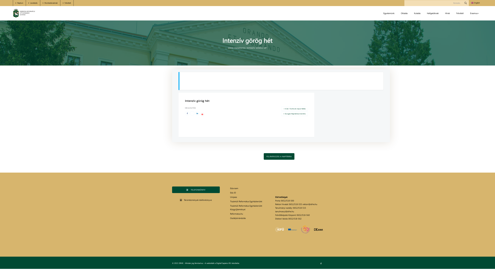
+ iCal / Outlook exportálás (295, 109)
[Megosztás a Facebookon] (187, 113)
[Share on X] (192, 113)
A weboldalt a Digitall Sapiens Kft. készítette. (222, 263)
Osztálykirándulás (238, 218)
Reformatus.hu (236, 213)
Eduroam (234, 188)
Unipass (233, 197)
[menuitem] (475, 3)
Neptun (20, 3)
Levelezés (34, 3)
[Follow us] (321, 264)
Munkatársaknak (51, 3)
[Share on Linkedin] (197, 113)
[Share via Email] (202, 114)
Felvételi (68, 3)
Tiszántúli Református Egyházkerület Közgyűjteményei (246, 207)
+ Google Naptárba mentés (294, 114)
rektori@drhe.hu (310, 204)
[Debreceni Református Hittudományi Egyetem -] (24, 13)
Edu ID (233, 192)
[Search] (465, 3)
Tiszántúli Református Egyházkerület (246, 201)
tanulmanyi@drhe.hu (284, 211)
